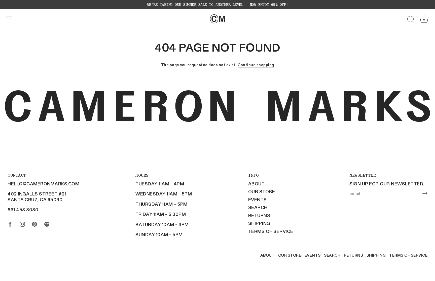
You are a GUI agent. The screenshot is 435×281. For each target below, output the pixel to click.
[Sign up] (424, 193)
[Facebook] (10, 223)
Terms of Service (270, 231)
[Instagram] (22, 223)
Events (257, 199)
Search (258, 207)
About (256, 184)
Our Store (261, 191)
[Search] (410, 19)
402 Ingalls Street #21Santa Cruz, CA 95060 (37, 197)
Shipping (259, 223)
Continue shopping (256, 64)
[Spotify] (46, 223)
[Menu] (8, 18)
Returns (259, 215)
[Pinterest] (34, 223)
